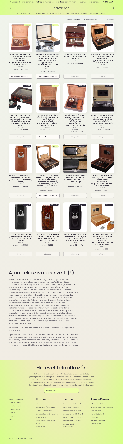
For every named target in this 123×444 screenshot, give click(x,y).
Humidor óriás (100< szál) (72, 421)
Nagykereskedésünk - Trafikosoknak (98, 422)
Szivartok (12, 413)
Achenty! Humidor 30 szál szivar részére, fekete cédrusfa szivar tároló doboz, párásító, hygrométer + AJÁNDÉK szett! (102, 120)
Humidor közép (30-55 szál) (73, 414)
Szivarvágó (12, 416)
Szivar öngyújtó (14, 409)
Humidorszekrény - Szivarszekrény (70, 425)
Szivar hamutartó (15, 406)
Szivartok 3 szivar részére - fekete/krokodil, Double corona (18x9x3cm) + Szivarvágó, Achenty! (75, 237)
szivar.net (17, 438)
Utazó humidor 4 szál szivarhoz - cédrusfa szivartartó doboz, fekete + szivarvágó (75, 179)
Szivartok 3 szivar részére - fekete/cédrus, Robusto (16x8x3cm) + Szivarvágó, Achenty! (20, 237)
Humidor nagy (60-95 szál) (73, 417)
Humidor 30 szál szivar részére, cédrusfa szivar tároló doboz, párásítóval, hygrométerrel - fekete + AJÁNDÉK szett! (102, 181)
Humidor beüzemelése (44, 411)
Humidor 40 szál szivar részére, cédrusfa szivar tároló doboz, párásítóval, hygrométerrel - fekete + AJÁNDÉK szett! (48, 120)
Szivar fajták (40, 427)
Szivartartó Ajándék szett (72, 404)
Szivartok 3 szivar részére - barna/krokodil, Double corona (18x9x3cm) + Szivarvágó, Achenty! (48, 237)
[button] (11, 8)
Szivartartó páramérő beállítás (47, 414)
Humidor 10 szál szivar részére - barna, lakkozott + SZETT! (75, 57)
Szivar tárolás (41, 417)
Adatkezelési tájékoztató (100, 404)
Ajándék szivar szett (16, 399)
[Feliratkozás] (76, 390)
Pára (10, 419)
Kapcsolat (94, 417)
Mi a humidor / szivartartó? (46, 407)
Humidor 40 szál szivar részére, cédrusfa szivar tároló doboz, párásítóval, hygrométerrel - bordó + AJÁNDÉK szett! (20, 60)
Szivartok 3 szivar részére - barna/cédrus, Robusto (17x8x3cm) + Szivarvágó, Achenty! (20, 179)
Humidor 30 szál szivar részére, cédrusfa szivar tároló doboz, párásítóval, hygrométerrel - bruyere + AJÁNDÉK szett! (102, 239)
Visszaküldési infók (97, 414)
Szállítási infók (96, 411)
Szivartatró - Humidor (71, 407)
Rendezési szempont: (74, 20)
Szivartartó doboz (15, 403)
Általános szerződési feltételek (102, 407)
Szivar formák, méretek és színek (45, 422)
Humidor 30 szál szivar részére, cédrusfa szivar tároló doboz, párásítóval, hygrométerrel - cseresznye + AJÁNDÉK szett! (75, 121)
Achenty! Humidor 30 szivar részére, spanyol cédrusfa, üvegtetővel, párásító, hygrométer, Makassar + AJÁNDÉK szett (20, 120)
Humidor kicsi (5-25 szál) (72, 411)
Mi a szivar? (40, 404)
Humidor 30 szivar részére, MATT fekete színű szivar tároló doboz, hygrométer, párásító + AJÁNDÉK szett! (102, 59)
